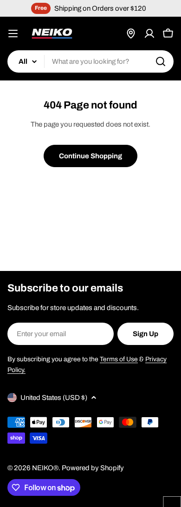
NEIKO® (45, 468)
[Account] (149, 33)
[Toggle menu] (13, 33)
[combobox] (90, 61)
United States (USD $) (53, 397)
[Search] (160, 61)
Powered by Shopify (93, 468)
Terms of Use (119, 359)
